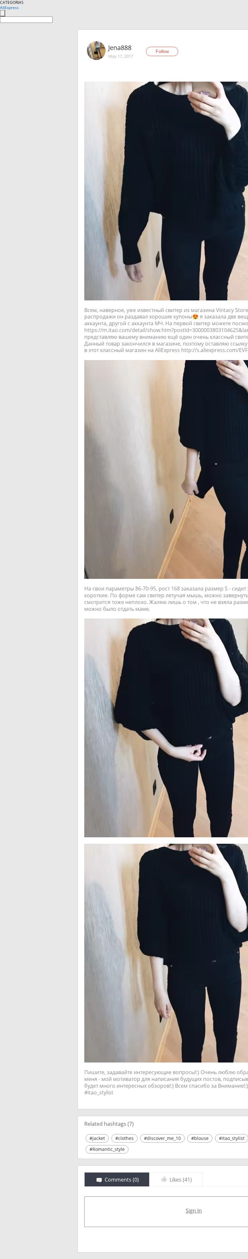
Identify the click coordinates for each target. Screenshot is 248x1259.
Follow (162, 51)
